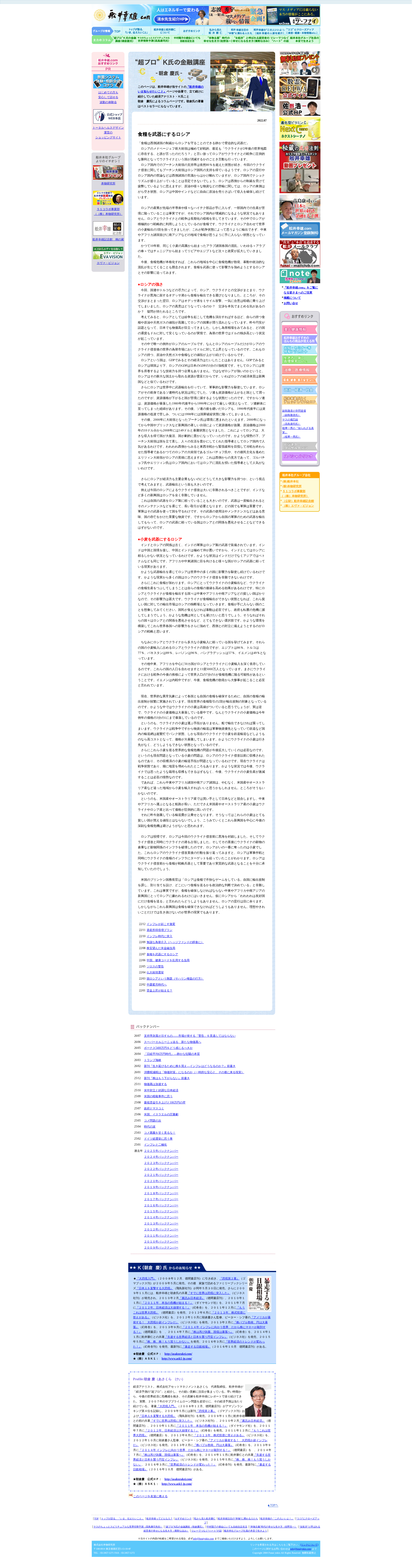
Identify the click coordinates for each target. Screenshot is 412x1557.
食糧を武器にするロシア (162, 954)
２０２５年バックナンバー (161, 1151)
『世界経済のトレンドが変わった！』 (192, 1464)
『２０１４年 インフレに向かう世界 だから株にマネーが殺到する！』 (185, 1450)
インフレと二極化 (155, 1144)
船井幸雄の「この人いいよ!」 (269, 30)
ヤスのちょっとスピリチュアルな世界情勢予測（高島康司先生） (128, 1526)
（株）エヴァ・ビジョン (298, 505)
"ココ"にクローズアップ (303, 30)
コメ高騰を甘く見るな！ (159, 1132)
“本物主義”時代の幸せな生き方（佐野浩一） (273, 1526)
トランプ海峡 (152, 1060)
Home (107, 30)
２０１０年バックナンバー (161, 1241)
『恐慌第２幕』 (229, 1278)
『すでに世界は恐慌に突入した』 (208, 1293)
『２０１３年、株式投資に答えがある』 (219, 1435)
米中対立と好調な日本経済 (161, 1090)
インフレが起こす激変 (161, 924)
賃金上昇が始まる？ (159, 990)
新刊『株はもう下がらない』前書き (167, 1078)
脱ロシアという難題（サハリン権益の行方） (175, 978)
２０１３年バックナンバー (161, 1223)
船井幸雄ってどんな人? (165, 30)
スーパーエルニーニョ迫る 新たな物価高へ (172, 1042)
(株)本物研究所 (292, 486)
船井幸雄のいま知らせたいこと (137, 30)
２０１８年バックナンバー (161, 1193)
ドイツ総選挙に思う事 (158, 1138)
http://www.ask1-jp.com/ (177, 1358)
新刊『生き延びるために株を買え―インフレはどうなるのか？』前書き (190, 1066)
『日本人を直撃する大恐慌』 (154, 1288)
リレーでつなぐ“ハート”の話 (206, 1530)
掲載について (292, 297)
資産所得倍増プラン (159, 930)
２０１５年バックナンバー (161, 1211)
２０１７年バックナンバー (161, 1199)
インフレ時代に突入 (159, 936)
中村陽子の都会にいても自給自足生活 (187, 39)
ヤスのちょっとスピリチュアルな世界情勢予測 (154, 39)
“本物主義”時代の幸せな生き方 (217, 39)
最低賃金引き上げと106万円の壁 (164, 1102)
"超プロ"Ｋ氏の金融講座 (114, 39)
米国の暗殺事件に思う (158, 1096)
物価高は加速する (155, 1084)
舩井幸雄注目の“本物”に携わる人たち (238, 1518)
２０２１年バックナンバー (161, 1175)
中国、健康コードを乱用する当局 (168, 960)
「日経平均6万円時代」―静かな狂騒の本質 (172, 1054)
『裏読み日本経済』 (192, 1298)
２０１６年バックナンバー (161, 1205)
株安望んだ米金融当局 (161, 948)
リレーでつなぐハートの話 (279, 39)
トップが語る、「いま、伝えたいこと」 (122, 1518)
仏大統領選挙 (155, 972)
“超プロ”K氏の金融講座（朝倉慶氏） (184, 1526)
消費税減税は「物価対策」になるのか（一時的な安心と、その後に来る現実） (194, 1072)
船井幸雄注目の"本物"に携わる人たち (240, 30)
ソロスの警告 (155, 966)
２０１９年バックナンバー (161, 1187)
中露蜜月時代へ (157, 984)
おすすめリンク (192, 30)
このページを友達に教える (150, 1496)
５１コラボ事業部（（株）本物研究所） (108, 211)
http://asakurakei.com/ (178, 1353)
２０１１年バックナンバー (161, 1235)
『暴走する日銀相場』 (196, 1346)
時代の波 (149, 1126)
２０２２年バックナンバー (161, 1169)
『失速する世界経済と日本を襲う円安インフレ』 (196, 1337)
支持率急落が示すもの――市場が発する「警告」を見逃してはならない (190, 1035)
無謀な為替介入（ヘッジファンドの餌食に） (175, 942)
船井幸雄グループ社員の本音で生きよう (304, 39)
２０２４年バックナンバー (161, 1156)
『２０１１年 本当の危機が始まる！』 (167, 1302)
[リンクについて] (309, 1544)
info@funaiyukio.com (203, 1538)
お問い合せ (291, 303)
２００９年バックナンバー (161, 1247)
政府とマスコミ (154, 1108)
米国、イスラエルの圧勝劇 (161, 1114)
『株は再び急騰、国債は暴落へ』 (212, 1332)
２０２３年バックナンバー (161, 1163)
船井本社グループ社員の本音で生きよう (245, 1530)
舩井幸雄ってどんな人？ (159, 1518)
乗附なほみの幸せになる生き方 (251, 39)
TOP (96, 1518)
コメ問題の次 (152, 1120)
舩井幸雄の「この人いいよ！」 (277, 1518)
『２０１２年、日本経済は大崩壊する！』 (163, 1307)
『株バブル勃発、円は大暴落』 (213, 1445)
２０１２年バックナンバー (161, 1229)
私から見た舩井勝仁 (216, 30)
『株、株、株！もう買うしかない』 (167, 1341)
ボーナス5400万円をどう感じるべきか (168, 1048)
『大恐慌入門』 (146, 1278)
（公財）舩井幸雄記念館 (298, 501)
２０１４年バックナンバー (161, 1217)
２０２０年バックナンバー (161, 1181)
